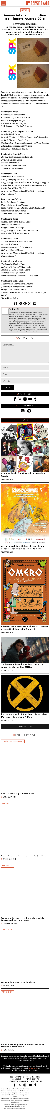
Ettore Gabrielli (9, 859)
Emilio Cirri (32, 24)
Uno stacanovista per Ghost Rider (17, 794)
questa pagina (33, 1068)
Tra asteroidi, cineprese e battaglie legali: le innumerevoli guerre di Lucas (22, 919)
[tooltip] (15, 303)
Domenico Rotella (10, 923)
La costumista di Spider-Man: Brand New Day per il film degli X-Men (24, 715)
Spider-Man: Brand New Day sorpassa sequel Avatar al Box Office (22, 665)
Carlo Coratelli (9, 797)
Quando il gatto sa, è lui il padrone (18, 982)
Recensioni (7, 803)
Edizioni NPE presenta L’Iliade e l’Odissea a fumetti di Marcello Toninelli (25, 628)
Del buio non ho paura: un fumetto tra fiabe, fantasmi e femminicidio (22, 1046)
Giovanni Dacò (8, 985)
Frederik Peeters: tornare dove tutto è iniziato (23, 856)
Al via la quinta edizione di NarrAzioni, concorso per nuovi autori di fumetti (23, 547)
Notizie (25, 10)
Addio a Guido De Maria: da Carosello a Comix (23, 474)
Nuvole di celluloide (13, 741)
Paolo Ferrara (8, 1050)
